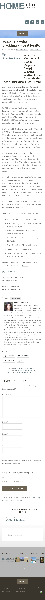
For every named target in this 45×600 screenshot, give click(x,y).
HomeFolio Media (22, 302)
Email (5, 434)
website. (25, 265)
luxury (20, 372)
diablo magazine (30, 370)
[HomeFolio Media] (8, 309)
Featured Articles (21, 368)
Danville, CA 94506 (9, 280)
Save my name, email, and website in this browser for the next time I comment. (21, 462)
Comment (6, 394)
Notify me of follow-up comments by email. (18, 472)
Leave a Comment (35, 49)
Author (6, 299)
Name (5, 422)
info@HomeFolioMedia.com (15, 520)
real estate (27, 372)
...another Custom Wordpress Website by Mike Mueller (36, 589)
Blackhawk (20, 370)
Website (5, 445)
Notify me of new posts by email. (14, 481)
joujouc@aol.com (8, 271)
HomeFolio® (22, 7)
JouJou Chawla (12, 372)
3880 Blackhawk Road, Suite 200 (14, 277)
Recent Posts (15, 299)
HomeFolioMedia (20, 591)
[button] (22, 33)
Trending (31, 368)
